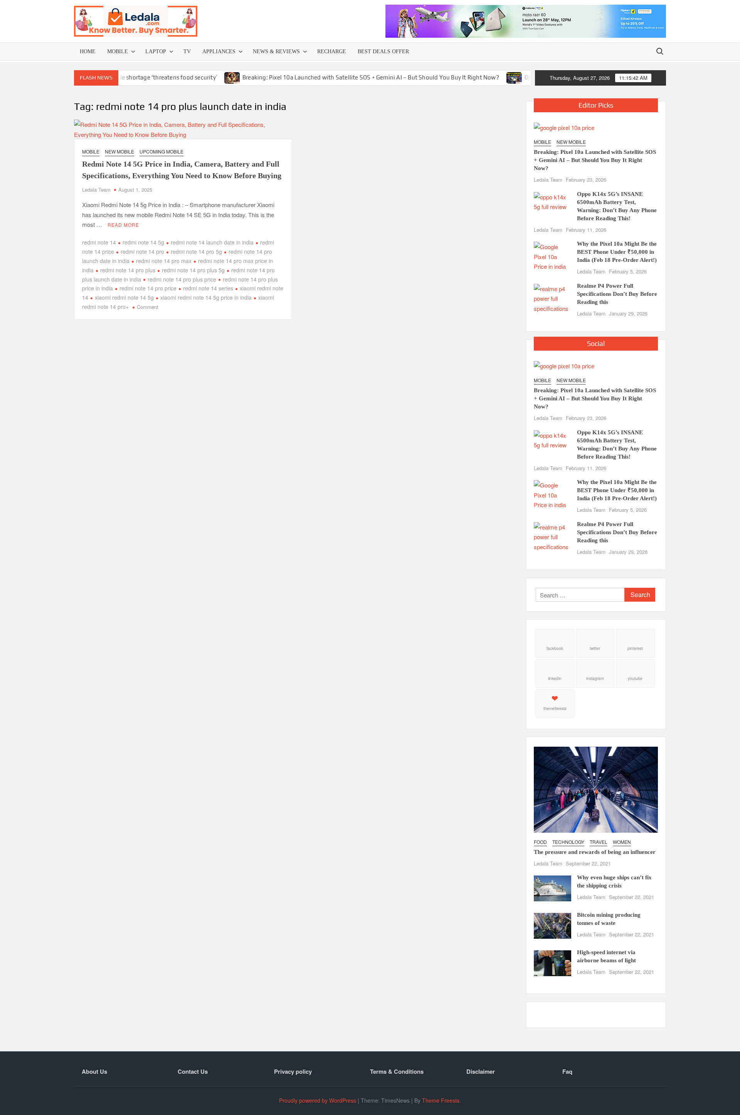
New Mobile (119, 151)
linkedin (555, 678)
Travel (598, 841)
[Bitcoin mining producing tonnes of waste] (552, 925)
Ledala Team (96, 189)
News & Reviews (276, 51)
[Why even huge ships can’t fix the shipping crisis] (552, 888)
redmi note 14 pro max (164, 261)
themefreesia (555, 708)
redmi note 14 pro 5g (196, 251)
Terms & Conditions (397, 1071)
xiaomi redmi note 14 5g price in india (206, 297)
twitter (595, 648)
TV (187, 51)
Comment (147, 306)
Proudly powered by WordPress (317, 1100)
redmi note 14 (99, 242)
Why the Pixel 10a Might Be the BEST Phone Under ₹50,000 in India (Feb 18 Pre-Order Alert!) (617, 252)
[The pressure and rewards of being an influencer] (596, 788)
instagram (595, 678)
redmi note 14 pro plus (127, 270)
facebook (555, 648)
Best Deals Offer (383, 51)
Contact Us (193, 1071)
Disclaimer (480, 1071)
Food (540, 841)
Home (88, 51)
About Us (94, 1071)
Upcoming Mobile (161, 151)
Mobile (117, 51)
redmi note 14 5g (143, 242)
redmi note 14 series (208, 288)
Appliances (218, 51)
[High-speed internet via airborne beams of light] (552, 962)
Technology (568, 841)
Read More (123, 224)
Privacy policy (293, 1071)
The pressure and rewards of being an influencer (595, 852)
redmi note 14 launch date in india (212, 242)
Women (622, 841)
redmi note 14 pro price (148, 288)
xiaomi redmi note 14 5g (124, 297)
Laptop (155, 51)
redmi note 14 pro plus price (182, 279)
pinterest (635, 648)
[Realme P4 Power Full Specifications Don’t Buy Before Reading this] (552, 298)
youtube (635, 678)
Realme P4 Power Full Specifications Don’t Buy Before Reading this (617, 294)
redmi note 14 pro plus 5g (193, 270)
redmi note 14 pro (142, 251)
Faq (567, 1071)
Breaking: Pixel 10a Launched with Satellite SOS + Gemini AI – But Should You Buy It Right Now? (343, 77)
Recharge (331, 51)
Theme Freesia (440, 1100)
